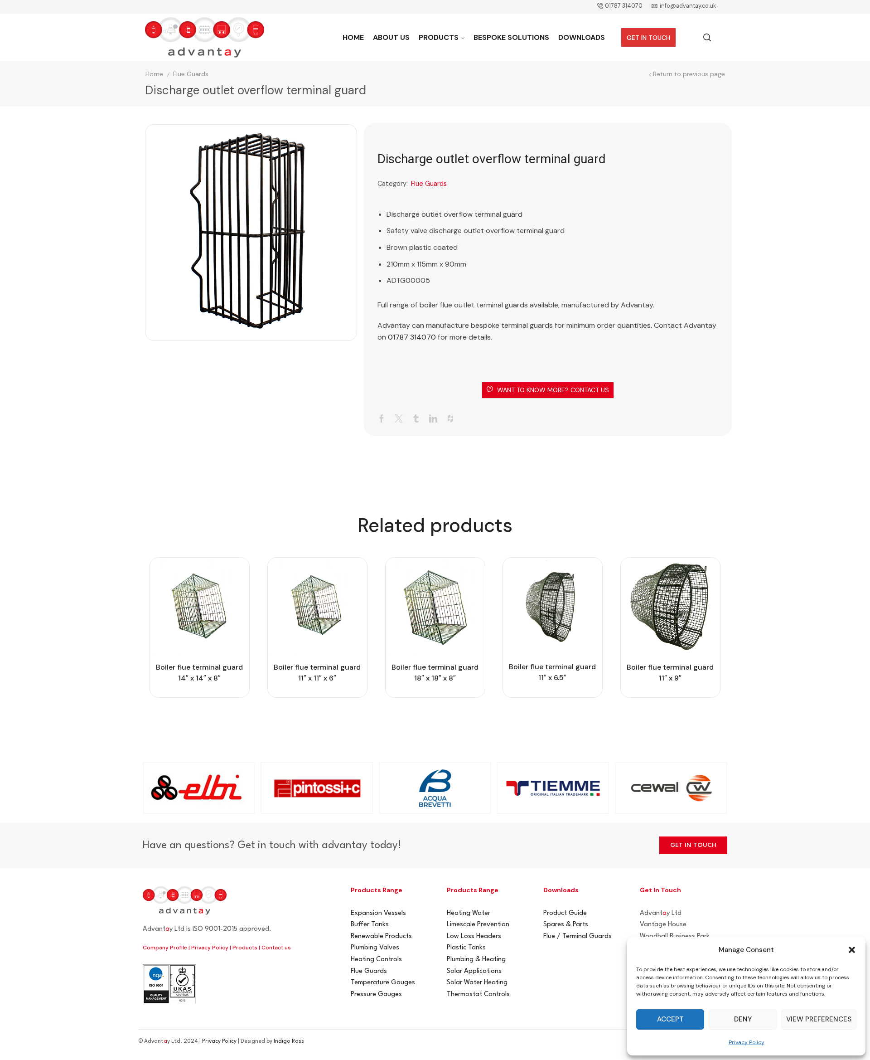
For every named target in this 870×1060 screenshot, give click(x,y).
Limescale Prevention (478, 924)
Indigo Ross (289, 1041)
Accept (670, 1019)
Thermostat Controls (478, 994)
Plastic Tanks (466, 947)
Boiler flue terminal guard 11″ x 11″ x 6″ (317, 672)
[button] (851, 949)
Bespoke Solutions (511, 37)
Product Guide (565, 913)
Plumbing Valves (375, 947)
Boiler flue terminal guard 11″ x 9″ (670, 672)
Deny (743, 1019)
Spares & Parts (565, 924)
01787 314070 (412, 337)
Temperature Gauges (383, 982)
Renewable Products (381, 936)
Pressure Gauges (376, 994)
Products (439, 37)
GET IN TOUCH (648, 38)
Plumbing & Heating (476, 959)
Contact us (276, 947)
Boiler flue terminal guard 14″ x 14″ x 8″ (199, 672)
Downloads (581, 37)
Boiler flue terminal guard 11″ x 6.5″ (552, 672)
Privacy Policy (746, 1042)
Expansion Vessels (378, 913)
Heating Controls (376, 959)
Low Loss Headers (474, 936)
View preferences (818, 1019)
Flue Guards (190, 74)
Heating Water (468, 913)
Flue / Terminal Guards (577, 936)
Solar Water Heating (477, 982)
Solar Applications (474, 971)
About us (391, 37)
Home (353, 37)
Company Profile (165, 947)
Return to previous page (689, 74)
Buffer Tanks (370, 924)
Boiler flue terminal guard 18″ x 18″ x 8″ (435, 672)
